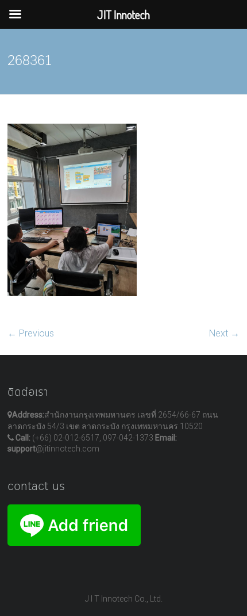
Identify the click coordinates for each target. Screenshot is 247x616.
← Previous (30, 333)
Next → (224, 333)
